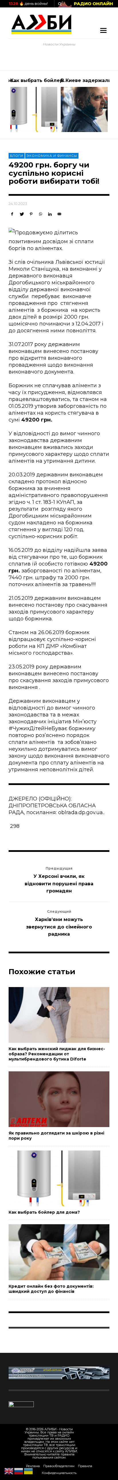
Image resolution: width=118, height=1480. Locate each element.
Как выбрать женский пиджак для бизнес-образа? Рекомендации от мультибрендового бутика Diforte (57, 1054)
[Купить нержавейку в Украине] (59, 1372)
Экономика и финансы (52, 156)
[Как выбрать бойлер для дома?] (49, 1178)
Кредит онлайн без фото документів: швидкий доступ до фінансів (51, 1289)
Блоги (16, 156)
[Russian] (19, 1471)
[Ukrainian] (29, 1471)
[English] (9, 1471)
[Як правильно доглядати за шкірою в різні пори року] (49, 1099)
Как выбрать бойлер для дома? (51, 80)
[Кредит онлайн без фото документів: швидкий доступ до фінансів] (49, 1252)
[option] (34, 105)
